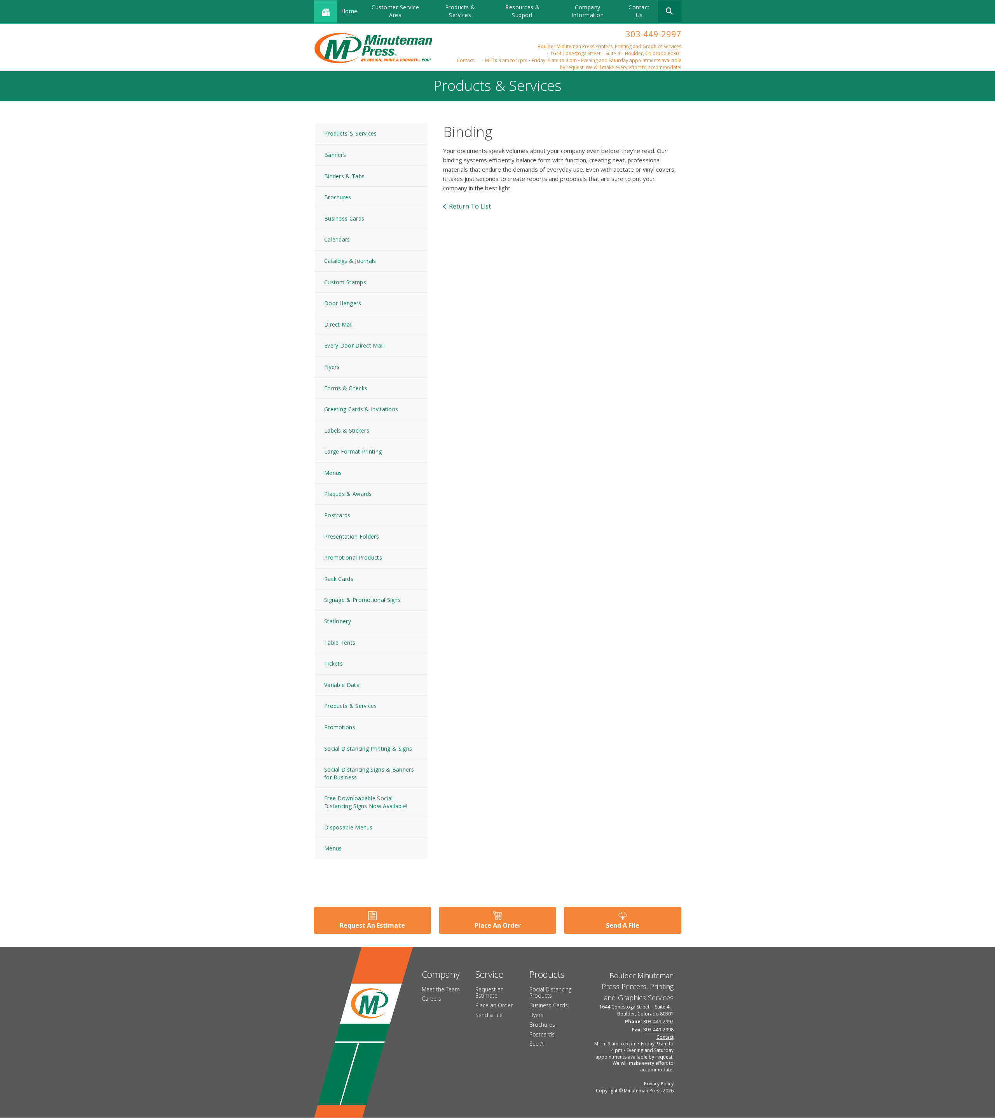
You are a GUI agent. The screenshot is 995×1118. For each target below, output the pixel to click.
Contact (465, 60)
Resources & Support (522, 11)
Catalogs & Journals (350, 260)
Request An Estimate (372, 925)
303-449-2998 (658, 1029)
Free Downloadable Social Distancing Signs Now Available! (365, 802)
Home (349, 11)
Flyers (332, 366)
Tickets (333, 663)
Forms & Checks (345, 388)
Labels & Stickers (346, 430)
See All (537, 1043)
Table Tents (339, 642)
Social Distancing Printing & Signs (368, 748)
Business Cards (344, 218)
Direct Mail (338, 324)
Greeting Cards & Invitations (361, 409)
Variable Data (342, 685)
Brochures (337, 197)
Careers (431, 998)
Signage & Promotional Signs (362, 599)
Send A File (622, 925)
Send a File (489, 1015)
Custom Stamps (345, 282)
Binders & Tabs (344, 176)
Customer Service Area (395, 11)
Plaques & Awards (348, 493)
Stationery (337, 621)
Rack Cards (338, 578)
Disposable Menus (348, 827)
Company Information (588, 11)
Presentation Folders (351, 536)
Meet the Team (441, 989)
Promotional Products (353, 557)
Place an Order (494, 1005)
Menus (333, 472)
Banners (335, 154)
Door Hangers (342, 303)
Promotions (339, 727)
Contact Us (639, 11)
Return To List (470, 206)
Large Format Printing (353, 451)
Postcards (337, 515)
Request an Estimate (489, 993)
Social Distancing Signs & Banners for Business (369, 773)
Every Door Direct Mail (354, 345)
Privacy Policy (659, 1083)
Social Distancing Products (550, 993)
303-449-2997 (653, 34)
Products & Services (460, 11)
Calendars (337, 239)
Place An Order (498, 925)
